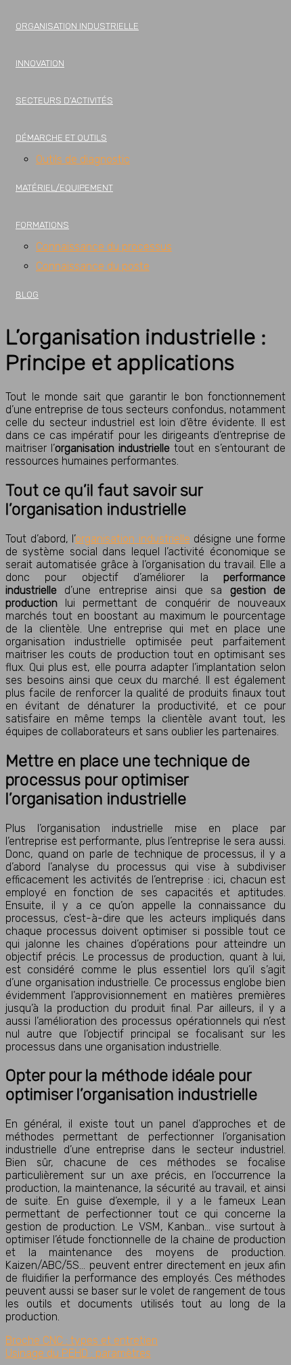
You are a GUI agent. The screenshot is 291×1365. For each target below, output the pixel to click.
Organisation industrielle (77, 26)
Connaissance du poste (93, 266)
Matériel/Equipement (64, 188)
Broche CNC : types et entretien (81, 1340)
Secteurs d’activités (64, 100)
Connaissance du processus (104, 246)
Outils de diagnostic (83, 159)
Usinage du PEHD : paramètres (78, 1353)
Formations (42, 225)
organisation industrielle (132, 538)
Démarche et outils (61, 138)
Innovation (40, 63)
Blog (27, 295)
